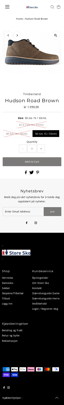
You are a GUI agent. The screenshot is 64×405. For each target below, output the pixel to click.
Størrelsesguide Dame (46, 293)
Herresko (7, 277)
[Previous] (8, 35)
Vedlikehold (39, 303)
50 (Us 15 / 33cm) (46, 133)
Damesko (7, 283)
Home (19, 18)
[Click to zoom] (56, 36)
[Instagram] (36, 223)
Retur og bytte (11, 335)
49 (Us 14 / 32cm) (16, 133)
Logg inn (7, 303)
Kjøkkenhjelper (11, 397)
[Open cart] (58, 6)
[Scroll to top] (56, 397)
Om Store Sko (40, 283)
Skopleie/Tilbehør (13, 293)
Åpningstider (40, 277)
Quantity (32, 141)
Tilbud (6, 298)
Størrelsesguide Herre (46, 298)
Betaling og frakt (12, 330)
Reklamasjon (10, 340)
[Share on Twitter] (31, 173)
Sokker (6, 288)
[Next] (17, 35)
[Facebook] (26, 223)
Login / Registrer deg (45, 308)
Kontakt (37, 288)
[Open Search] (52, 7)
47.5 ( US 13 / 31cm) (31, 124)
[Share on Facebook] (26, 173)
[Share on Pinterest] (37, 173)
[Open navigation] (9, 6)
